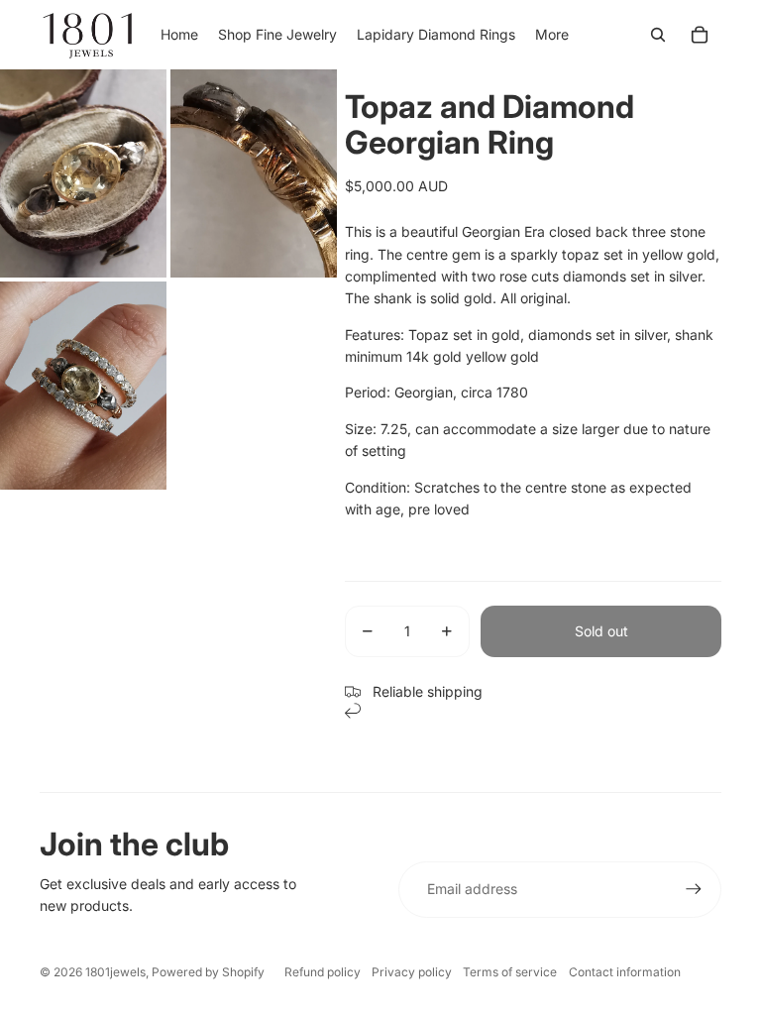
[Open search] (658, 34)
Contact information (625, 971)
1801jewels (115, 971)
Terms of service (510, 971)
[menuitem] (552, 34)
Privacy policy (412, 971)
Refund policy (322, 971)
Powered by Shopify (208, 971)
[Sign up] (693, 889)
